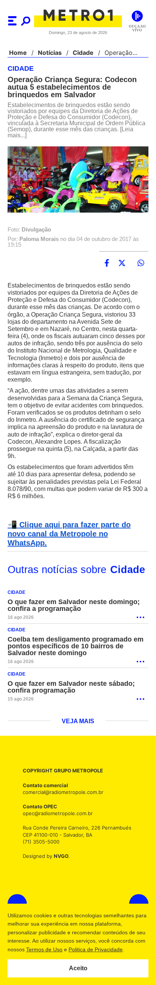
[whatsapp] (140, 263)
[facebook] (106, 263)
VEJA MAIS (78, 713)
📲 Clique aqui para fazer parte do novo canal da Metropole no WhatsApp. (77, 529)
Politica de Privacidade (107, 949)
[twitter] (121, 263)
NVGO (59, 847)
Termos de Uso (55, 949)
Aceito (78, 968)
